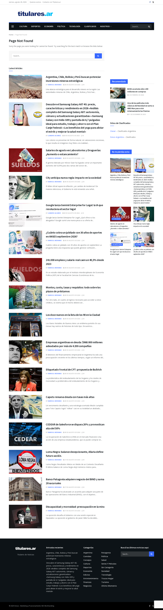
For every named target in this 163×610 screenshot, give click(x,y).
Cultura (23, 26)
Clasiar (113, 131)
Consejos (87, 560)
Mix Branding (49, 606)
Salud (103, 560)
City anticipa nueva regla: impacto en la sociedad (73, 177)
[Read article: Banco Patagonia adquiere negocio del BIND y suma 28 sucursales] (25, 489)
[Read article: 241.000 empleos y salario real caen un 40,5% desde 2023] (25, 270)
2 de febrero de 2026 (136, 95)
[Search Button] (149, 26)
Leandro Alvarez (54, 136)
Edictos (86, 575)
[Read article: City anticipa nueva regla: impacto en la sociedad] (25, 187)
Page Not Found (21, 35)
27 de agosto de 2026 (72, 460)
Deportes (35, 26)
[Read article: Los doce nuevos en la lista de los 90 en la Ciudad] (25, 324)
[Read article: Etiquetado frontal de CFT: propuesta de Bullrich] (25, 379)
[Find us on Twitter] (153, 2)
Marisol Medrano (55, 85)
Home (11, 35)
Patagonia (106, 552)
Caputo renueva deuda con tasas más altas (70, 397)
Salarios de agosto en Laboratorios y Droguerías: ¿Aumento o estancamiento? (119, 226)
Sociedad (105, 571)
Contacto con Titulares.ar (52, 2)
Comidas (87, 556)
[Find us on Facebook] (150, 2)
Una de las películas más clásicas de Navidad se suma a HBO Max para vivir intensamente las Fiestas (140, 107)
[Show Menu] (12, 26)
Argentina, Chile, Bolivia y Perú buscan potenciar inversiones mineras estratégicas (120, 177)
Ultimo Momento (109, 586)
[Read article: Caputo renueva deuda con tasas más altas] (25, 407)
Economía (48, 26)
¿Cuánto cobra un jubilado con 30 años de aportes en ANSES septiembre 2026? (143, 251)
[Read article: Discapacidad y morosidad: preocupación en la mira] (25, 516)
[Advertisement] (132, 56)
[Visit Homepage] (32, 13)
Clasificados (90, 26)
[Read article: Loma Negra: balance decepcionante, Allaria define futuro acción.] (25, 461)
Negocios (87, 586)
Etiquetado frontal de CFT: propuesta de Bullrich (74, 369)
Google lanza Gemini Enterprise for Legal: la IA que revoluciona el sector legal (120, 251)
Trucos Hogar (107, 578)
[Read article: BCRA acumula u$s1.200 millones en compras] (117, 93)
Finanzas (87, 582)
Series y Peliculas (108, 564)
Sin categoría (107, 567)
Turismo (105, 582)
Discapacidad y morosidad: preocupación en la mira (75, 506)
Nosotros (105, 26)
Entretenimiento (90, 578)
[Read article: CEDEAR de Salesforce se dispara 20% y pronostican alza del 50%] (25, 434)
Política (61, 26)
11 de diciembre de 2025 (137, 114)
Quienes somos (35, 2)
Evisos (17, 606)
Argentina (87, 552)
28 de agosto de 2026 (72, 85)
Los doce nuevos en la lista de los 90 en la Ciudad (73, 315)
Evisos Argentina (117, 137)
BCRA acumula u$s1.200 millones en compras (137, 90)
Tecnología (74, 26)
